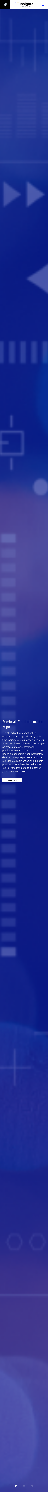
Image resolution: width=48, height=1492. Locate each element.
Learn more (12, 780)
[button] (16, 1486)
